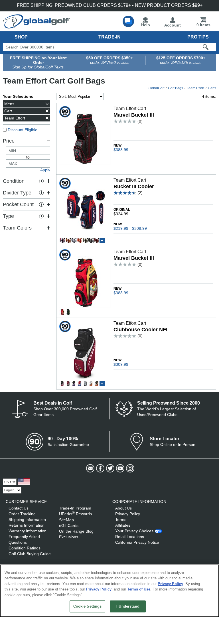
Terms (120, 519)
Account (172, 25)
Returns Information (26, 525)
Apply (45, 170)
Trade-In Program (75, 508)
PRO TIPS (198, 36)
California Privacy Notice (137, 542)
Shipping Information (27, 519)
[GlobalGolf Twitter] (110, 468)
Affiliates (122, 525)
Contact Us (19, 508)
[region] (109, 590)
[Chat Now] (128, 21)
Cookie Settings (87, 606)
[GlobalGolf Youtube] (120, 468)
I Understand (127, 606)
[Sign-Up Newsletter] (90, 468)
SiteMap (66, 519)
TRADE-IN (109, 36)
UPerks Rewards (75, 514)
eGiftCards (68, 525)
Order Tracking (22, 514)
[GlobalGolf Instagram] (130, 468)
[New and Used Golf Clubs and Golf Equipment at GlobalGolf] (36, 26)
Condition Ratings (24, 548)
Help (145, 25)
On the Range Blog (76, 531)
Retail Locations (129, 536)
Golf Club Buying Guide (30, 553)
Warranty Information (27, 531)
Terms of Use (138, 589)
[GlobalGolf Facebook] (100, 468)
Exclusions (68, 537)
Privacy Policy (127, 514)
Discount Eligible (22, 129)
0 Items (203, 25)
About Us (123, 508)
